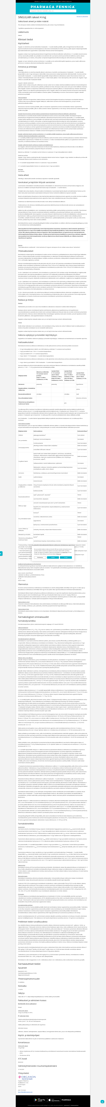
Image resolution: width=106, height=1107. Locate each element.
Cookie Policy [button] (65, 552)
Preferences (40, 557)
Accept (66, 557)
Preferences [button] (58, 554)
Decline (53, 557)
